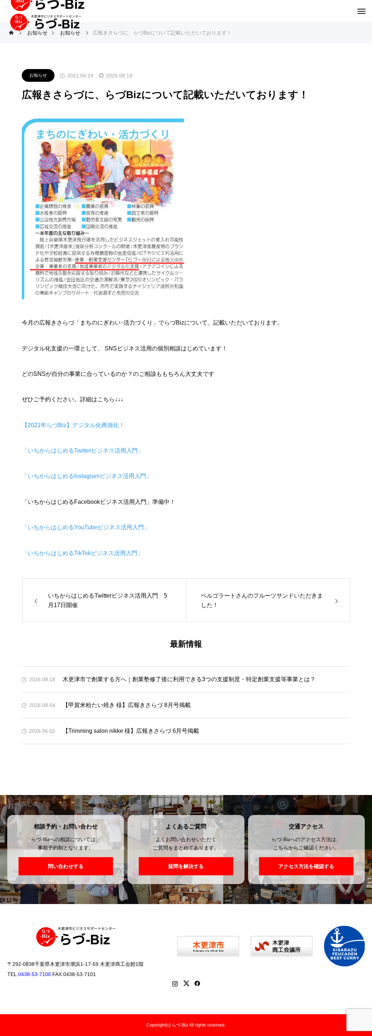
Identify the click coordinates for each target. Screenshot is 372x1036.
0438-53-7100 (34, 974)
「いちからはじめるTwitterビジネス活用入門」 (82, 450)
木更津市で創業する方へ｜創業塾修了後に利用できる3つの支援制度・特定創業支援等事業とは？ (189, 679)
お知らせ (38, 75)
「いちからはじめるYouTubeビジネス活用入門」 (86, 527)
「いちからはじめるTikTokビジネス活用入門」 (82, 553)
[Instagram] (175, 983)
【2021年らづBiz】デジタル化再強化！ (73, 425)
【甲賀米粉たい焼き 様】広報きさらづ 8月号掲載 (126, 705)
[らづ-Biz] (50, 19)
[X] (186, 983)
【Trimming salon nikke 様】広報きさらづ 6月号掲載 (130, 731)
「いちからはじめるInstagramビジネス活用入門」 (87, 476)
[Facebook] (197, 983)
